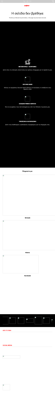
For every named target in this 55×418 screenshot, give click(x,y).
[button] (53, 1)
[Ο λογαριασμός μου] (27, 1)
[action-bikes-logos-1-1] (27, 6)
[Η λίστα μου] (30, 1)
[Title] (24, 1)
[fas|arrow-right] (27, 74)
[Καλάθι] (52, 6)
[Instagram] (3, 349)
